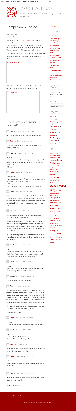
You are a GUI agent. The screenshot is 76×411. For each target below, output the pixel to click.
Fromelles (53, 195)
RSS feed (53, 26)
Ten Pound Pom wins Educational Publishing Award (56, 78)
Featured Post (54, 127)
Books (36, 14)
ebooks (51, 193)
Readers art (14, 395)
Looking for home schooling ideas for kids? (55, 50)
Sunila (60, 220)
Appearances (54, 132)
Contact (21, 395)
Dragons (52, 119)
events (54, 193)
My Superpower (54, 46)
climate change (55, 171)
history (58, 195)
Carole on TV (53, 73)
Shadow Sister (54, 216)
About (29, 14)
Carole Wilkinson (37, 8)
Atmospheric (53, 155)
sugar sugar (54, 220)
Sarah (12, 141)
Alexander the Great (55, 153)
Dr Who (59, 190)
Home (22, 14)
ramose (52, 211)
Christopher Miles (47, 403)
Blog (51, 116)
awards (58, 155)
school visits (56, 213)
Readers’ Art (53, 36)
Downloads (60, 14)
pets (58, 208)
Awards (52, 135)
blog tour (55, 160)
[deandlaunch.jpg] (23, 72)
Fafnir (57, 193)
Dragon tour (24, 16)
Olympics (60, 202)
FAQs (51, 14)
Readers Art (53, 141)
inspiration (52, 197)
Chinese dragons (56, 168)
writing (52, 230)
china (51, 168)
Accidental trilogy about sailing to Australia (55, 41)
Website (52, 143)
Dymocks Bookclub (55, 70)
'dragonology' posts (56, 122)
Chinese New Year (54, 169)
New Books (53, 138)
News (51, 129)
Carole (12, 172)
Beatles (51, 157)
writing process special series (56, 239)
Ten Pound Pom (53, 223)
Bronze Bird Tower (57, 165)
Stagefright (56, 218)
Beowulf (55, 157)
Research (44, 14)
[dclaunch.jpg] (23, 102)
